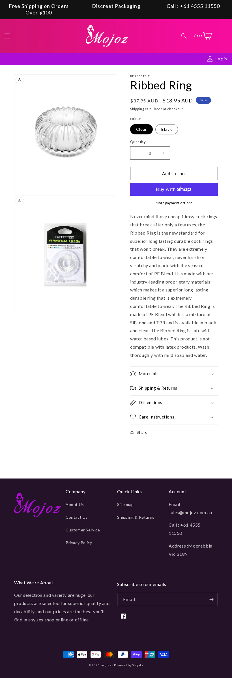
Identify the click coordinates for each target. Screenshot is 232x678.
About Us (75, 504)
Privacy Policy (79, 542)
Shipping (137, 109)
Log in (221, 58)
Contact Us (77, 517)
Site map (125, 504)
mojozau (107, 665)
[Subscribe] (211, 599)
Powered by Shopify (128, 665)
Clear (141, 129)
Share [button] (142, 432)
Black (166, 129)
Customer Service (83, 529)
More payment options (174, 203)
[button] (7, 36)
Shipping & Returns (135, 517)
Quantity (138, 142)
